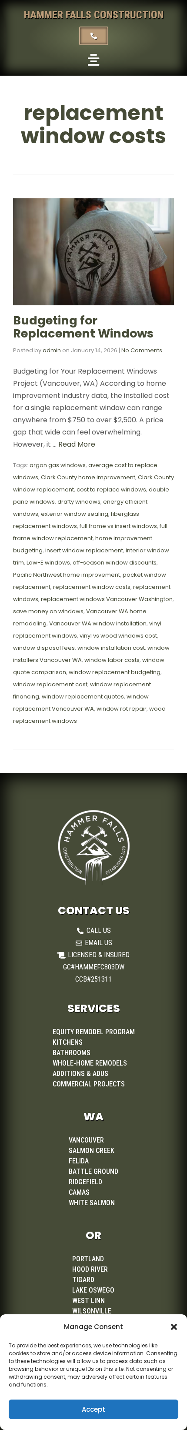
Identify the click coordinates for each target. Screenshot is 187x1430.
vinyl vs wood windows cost (118, 635)
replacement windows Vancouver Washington (107, 599)
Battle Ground (93, 1171)
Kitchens (68, 1042)
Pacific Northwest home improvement (66, 575)
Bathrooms (71, 1053)
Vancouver (86, 1140)
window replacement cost (50, 684)
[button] (174, 1327)
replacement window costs (91, 587)
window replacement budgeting (114, 672)
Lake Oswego (93, 1290)
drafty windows (78, 502)
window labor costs (112, 660)
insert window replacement (84, 550)
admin (52, 350)
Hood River (90, 1269)
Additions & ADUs (80, 1073)
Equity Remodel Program (94, 1032)
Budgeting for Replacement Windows (83, 326)
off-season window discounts (115, 562)
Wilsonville (91, 1311)
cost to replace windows (111, 489)
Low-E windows (48, 562)
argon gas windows (58, 465)
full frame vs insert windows (118, 526)
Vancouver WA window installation (98, 623)
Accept (93, 1409)
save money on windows (48, 611)
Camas (79, 1192)
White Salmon (92, 1203)
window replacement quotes (83, 696)
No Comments (141, 350)
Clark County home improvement (88, 477)
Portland (88, 1259)
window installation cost (111, 648)
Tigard (83, 1280)
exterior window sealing (74, 514)
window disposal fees (44, 648)
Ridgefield (85, 1182)
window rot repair (122, 709)
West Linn (88, 1300)
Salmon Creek (91, 1150)
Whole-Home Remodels (90, 1063)
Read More (76, 444)
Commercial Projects (89, 1084)
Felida (79, 1161)
